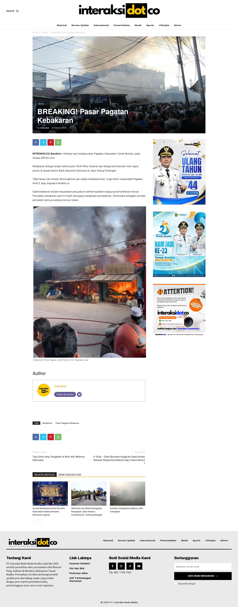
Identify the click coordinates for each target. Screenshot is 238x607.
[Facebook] (36, 142)
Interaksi (44, 128)
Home (35, 32)
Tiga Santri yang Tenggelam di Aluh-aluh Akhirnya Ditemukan (59, 458)
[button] (13, 10)
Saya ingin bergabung (201, 576)
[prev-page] (35, 521)
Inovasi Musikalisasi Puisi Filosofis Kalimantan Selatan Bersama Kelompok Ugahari (49, 511)
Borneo (44, 32)
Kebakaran (47, 423)
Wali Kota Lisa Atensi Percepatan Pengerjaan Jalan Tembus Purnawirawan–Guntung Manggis (86, 511)
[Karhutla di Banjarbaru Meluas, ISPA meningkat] (127, 493)
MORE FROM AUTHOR (70, 475)
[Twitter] (43, 142)
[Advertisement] (89, 410)
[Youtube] (138, 566)
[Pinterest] (50, 142)
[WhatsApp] (58, 142)
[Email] (79, 394)
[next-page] (40, 521)
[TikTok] (130, 566)
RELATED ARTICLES (44, 475)
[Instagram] (121, 566)
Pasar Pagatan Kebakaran (67, 423)
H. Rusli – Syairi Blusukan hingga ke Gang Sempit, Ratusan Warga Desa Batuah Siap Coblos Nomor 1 (119, 460)
